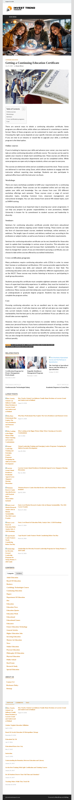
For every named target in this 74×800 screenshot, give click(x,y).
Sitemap (9, 688)
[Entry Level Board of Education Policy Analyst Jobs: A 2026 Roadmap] (11, 522)
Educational (11, 617)
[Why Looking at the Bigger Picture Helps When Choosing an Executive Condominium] (11, 431)
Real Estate (11, 663)
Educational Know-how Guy (14, 746)
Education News (12, 607)
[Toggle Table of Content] (23, 109)
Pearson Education (13, 650)
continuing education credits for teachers (40, 345)
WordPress (58, 797)
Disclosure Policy (12, 685)
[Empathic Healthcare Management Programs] (37, 363)
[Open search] (66, 17)
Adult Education (12, 577)
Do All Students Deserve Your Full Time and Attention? (22, 774)
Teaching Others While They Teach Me (17, 781)
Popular (10, 702)
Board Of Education (14, 581)
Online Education (13, 646)
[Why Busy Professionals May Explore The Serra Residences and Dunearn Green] (11, 416)
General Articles (12, 630)
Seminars (9, 117)
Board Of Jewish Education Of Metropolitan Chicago (21, 732)
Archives (19, 573)
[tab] (10, 573)
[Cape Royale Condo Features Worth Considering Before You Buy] (11, 536)
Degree (9, 594)
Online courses (11, 112)
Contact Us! (10, 682)
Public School (11, 660)
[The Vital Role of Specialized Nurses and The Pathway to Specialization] (59, 360)
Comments (19, 702)
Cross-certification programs (15, 119)
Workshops (10, 114)
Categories (10, 573)
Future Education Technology (17, 627)
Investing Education (14, 637)
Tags (27, 702)
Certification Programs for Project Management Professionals (14, 373)
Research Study (12, 666)
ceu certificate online (18, 345)
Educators (10, 623)
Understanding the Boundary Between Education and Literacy (24, 760)
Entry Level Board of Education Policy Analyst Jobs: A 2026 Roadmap (39, 522)
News (8, 643)
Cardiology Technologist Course (18, 587)
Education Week (12, 614)
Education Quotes (13, 610)
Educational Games (13, 620)
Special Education (13, 669)
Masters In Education (14, 640)
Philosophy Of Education (15, 653)
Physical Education (13, 656)
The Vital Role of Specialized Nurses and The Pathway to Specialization (58, 367)
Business (10, 584)
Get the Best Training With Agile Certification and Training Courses (26, 767)
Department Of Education (16, 597)
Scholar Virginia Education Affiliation (17, 725)
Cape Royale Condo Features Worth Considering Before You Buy (38, 535)
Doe (8, 600)
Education (10, 604)
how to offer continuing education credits (19, 346)
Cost (7, 121)
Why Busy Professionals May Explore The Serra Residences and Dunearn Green (43, 416)
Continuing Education (11, 59)
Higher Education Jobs (15, 633)
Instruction (8, 753)
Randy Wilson (20, 66)
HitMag (66, 797)
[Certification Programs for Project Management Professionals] (15, 363)
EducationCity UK (11, 739)
